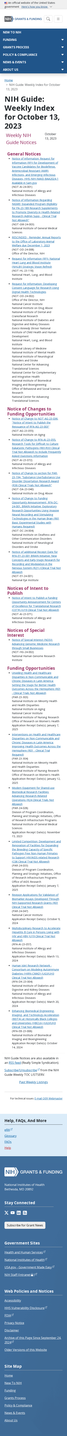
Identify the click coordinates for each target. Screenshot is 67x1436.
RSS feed (15, 1063)
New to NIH (12, 32)
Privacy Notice (14, 1323)
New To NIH (13, 1383)
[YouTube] (13, 1213)
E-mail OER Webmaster (48, 1098)
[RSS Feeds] (25, 1213)
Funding (10, 40)
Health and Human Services (23, 1252)
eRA (7, 1130)
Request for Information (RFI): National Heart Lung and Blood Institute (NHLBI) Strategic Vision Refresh (36, 262)
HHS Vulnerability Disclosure (24, 1308)
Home (8, 80)
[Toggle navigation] (48, 19)
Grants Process (16, 47)
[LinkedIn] (19, 1213)
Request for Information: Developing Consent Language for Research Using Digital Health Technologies (35, 288)
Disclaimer (11, 1330)
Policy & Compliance (20, 55)
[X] (6, 1213)
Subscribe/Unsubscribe (20, 1070)
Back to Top (50, 1429)
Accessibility (12, 1300)
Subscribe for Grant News (25, 1225)
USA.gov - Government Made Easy (28, 1267)
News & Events (14, 62)
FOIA (7, 1315)
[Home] (23, 19)
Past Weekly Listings (33, 1082)
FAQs (8, 1142)
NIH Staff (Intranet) (19, 1275)
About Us (10, 70)
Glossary (10, 1136)
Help (7, 1148)
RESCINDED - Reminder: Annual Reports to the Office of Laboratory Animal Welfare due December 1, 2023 (36, 241)
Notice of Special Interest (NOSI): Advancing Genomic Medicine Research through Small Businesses (36, 644)
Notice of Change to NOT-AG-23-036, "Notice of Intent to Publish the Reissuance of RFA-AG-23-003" (35, 422)
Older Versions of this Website (25, 1350)
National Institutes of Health (24, 1260)
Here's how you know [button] (34, 6)
